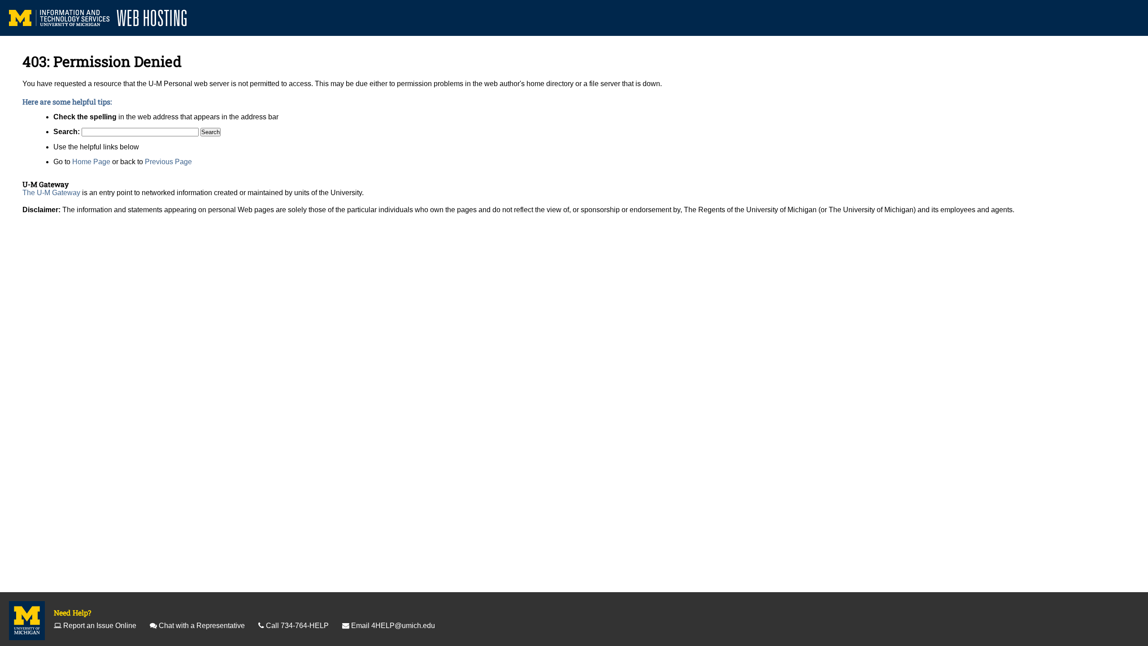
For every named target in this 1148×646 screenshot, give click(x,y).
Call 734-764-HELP (297, 625)
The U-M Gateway (51, 192)
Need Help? (72, 612)
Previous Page (168, 162)
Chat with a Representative (202, 625)
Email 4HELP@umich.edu (393, 625)
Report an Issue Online (99, 625)
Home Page (91, 162)
